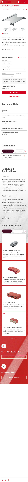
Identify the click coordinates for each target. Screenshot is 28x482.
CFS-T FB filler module (10, 277)
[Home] (7, 2)
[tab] (6, 10)
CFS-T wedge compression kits (12, 327)
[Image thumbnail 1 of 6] (6, 29)
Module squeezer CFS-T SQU (12, 250)
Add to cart (15, 92)
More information (6, 49)
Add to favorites (14, 96)
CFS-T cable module (9, 302)
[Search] (24, 2)
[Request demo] (5, 480)
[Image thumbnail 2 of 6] (14, 29)
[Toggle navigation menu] (2, 2)
